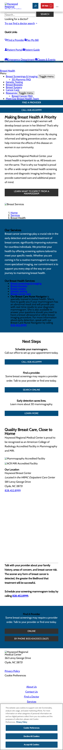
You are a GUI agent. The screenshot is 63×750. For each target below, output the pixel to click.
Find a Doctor (31, 696)
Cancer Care (12, 90)
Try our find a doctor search (20, 23)
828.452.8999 (19, 325)
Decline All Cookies (31, 736)
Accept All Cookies (31, 744)
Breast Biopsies (14, 84)
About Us (31, 686)
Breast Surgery (14, 87)
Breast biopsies (19, 286)
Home (14, 212)
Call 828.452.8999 (32, 110)
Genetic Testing (14, 82)
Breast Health (7, 70)
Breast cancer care (21, 294)
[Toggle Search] (35, 6)
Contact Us (31, 691)
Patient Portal (14, 49)
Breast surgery (18, 288)
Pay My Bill (32, 40)
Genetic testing (19, 291)
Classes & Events (46, 59)
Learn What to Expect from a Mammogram (31, 192)
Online (32, 631)
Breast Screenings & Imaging (30, 76)
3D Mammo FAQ (21, 79)
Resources (19, 93)
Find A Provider (31, 102)
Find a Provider (15, 40)
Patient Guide (32, 49)
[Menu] (57, 6)
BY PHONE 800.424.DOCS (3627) (31, 638)
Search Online (31, 389)
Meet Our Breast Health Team (22, 98)
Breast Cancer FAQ (22, 96)
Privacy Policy (12, 671)
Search (45, 14)
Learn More (31, 413)
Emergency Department (21, 59)
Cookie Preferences (31, 728)
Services (15, 215)
